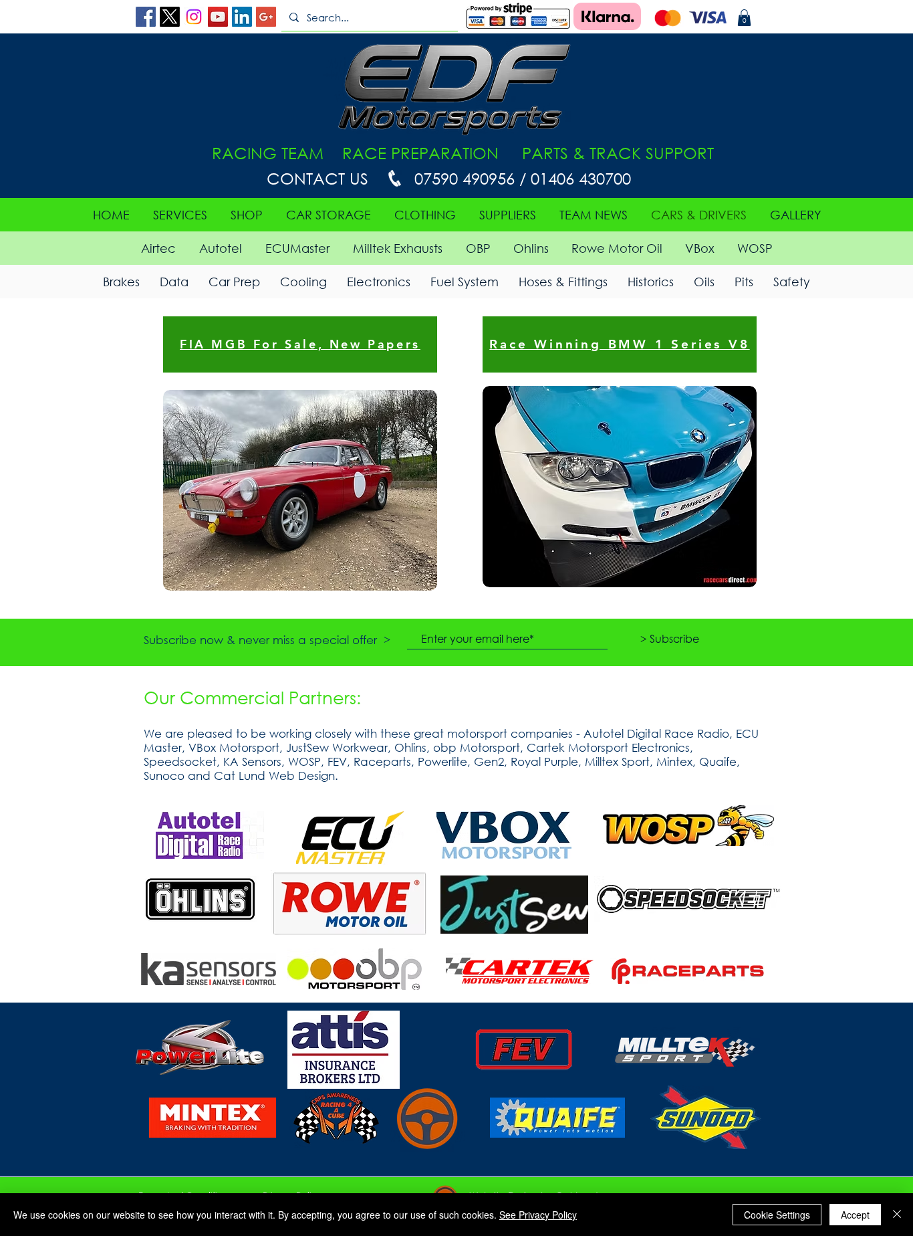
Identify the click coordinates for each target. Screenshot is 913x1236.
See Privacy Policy (538, 1214)
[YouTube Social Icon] (218, 17)
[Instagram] (194, 17)
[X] (170, 17)
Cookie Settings (777, 1214)
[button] (744, 17)
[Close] (897, 1214)
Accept (855, 1214)
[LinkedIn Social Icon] (242, 17)
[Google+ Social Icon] (266, 17)
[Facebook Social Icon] (146, 17)
